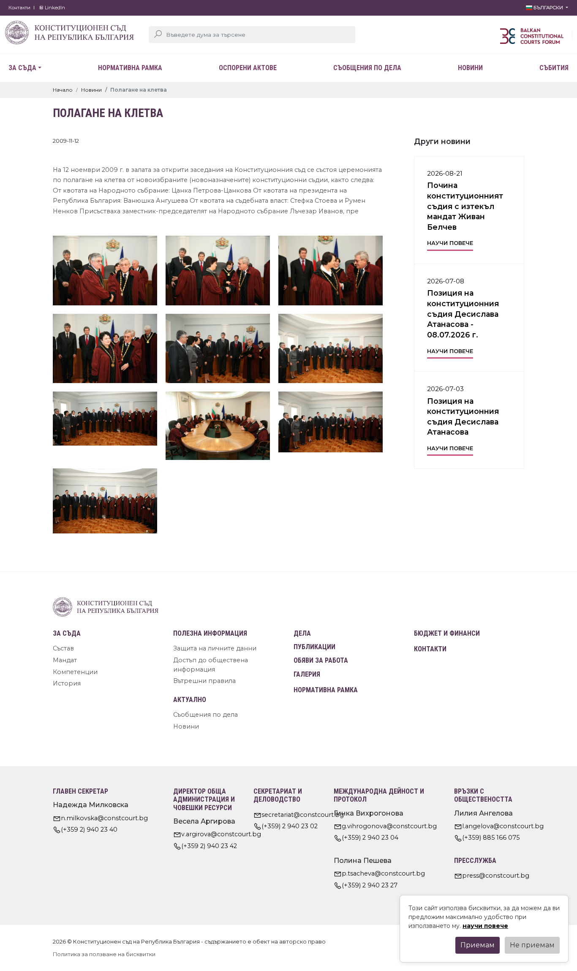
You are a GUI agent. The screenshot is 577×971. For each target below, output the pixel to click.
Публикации (314, 647)
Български (548, 8)
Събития (554, 68)
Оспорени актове (248, 68)
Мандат (65, 660)
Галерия (307, 674)
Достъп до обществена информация (210, 664)
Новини (470, 68)
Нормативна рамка (130, 68)
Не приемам (532, 945)
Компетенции (75, 672)
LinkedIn (54, 8)
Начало (63, 90)
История (67, 683)
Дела (302, 633)
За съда (22, 68)
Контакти (19, 8)
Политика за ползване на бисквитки (104, 954)
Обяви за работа (321, 660)
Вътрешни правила (204, 681)
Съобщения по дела (367, 68)
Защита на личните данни (214, 648)
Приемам (477, 945)
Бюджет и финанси (447, 633)
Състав (63, 648)
